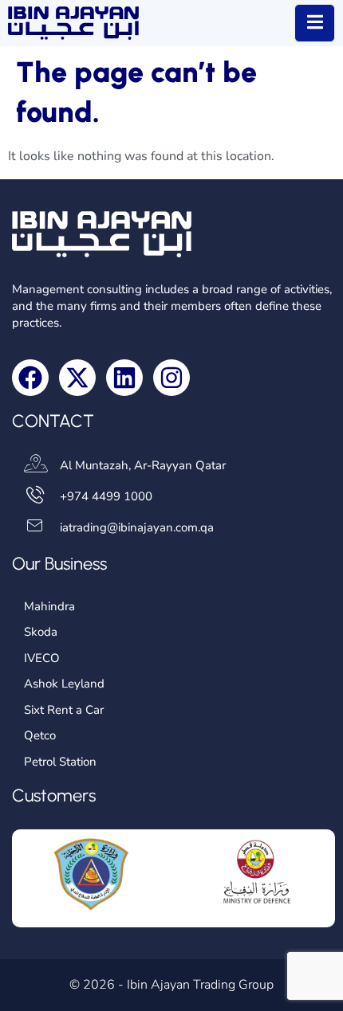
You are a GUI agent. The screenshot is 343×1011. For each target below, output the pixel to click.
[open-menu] (314, 23)
